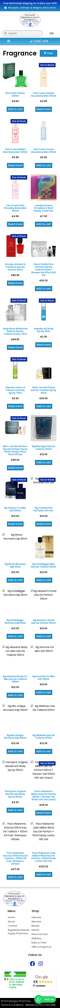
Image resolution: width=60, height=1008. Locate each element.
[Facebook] (32, 964)
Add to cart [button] (15, 109)
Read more (43, 109)
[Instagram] (41, 964)
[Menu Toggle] (8, 41)
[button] (43, 981)
